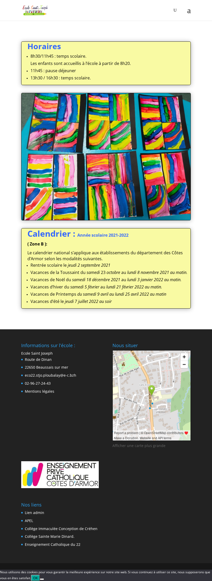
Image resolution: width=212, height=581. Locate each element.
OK (35, 578)
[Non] (42, 579)
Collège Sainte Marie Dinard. (49, 536)
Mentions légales (39, 391)
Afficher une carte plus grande (138, 445)
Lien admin (34, 512)
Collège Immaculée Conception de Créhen (61, 528)
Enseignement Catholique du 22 (52, 544)
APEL (29, 520)
